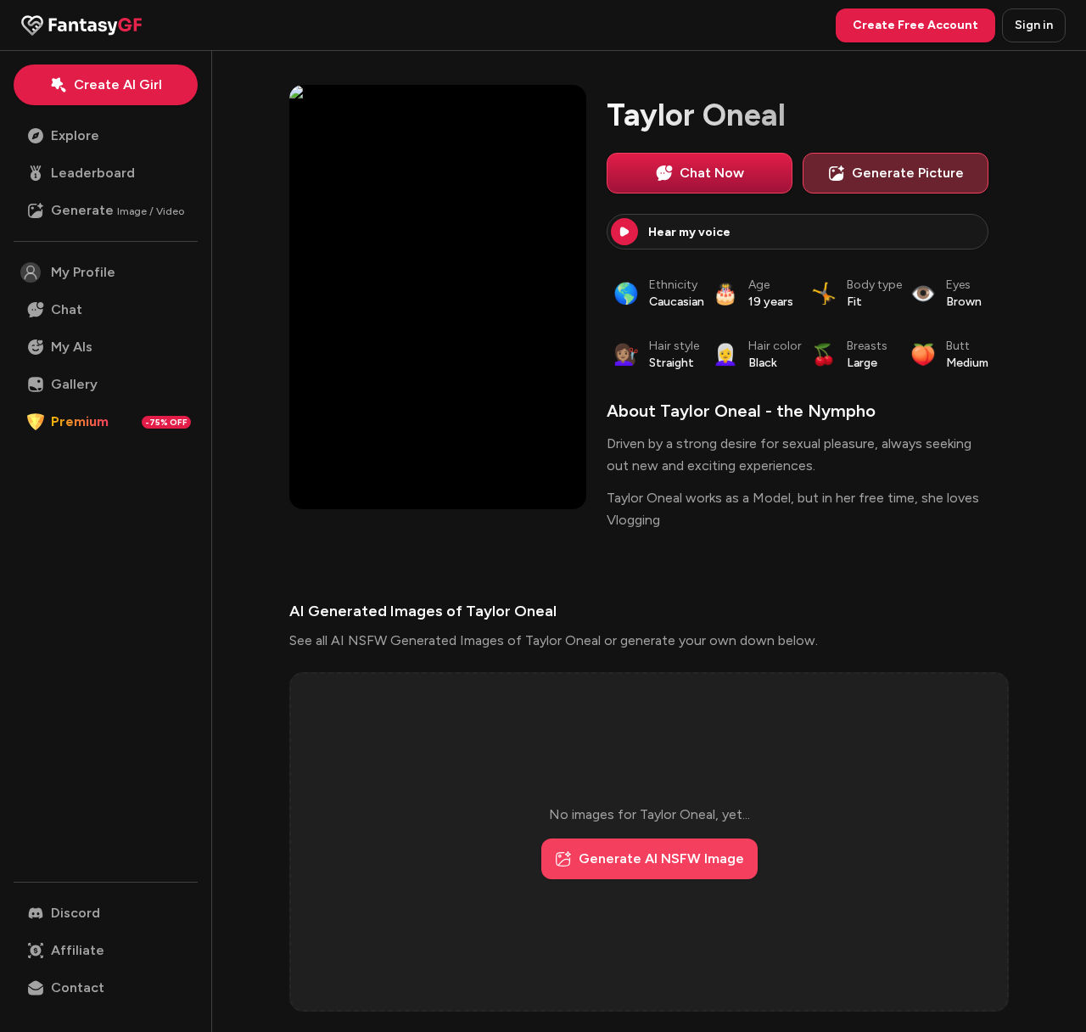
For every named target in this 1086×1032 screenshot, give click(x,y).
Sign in (1034, 25)
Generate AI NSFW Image (661, 858)
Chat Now (712, 173)
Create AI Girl (118, 84)
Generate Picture (908, 173)
